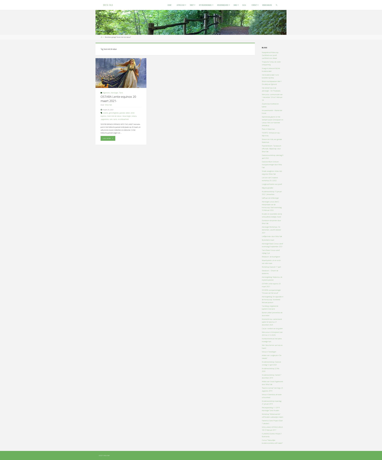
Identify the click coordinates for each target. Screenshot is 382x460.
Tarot (121, 93)
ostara (134, 116)
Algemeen (106, 93)
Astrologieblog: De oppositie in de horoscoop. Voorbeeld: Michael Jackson (272, 300)
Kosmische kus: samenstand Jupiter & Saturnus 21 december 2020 (272, 322)
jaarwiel (122, 113)
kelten (128, 113)
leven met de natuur (114, 116)
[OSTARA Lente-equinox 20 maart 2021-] (121, 73)
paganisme (105, 119)
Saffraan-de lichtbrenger (270, 198)
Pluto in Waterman (268, 129)
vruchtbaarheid (123, 119)
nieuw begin (126, 116)
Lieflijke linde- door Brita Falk (272, 236)
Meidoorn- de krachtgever (271, 257)
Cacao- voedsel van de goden (272, 328)
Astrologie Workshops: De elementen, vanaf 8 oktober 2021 (271, 230)
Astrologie (114, 93)
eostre (105, 113)
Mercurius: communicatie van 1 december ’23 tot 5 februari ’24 (272, 97)
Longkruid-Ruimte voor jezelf (272, 184)
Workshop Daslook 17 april (271, 267)
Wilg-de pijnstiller (267, 188)
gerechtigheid (113, 113)
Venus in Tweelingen (269, 352)
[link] (276, 5)
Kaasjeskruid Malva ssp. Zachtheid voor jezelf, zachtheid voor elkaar (270, 55)
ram (111, 119)
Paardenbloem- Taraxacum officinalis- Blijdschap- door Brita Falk (271, 149)
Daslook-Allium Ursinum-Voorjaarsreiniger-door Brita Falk (272, 165)
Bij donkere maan (268, 240)
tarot (115, 119)
